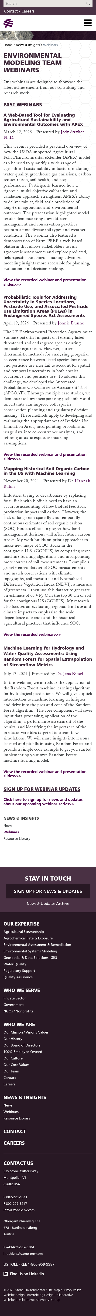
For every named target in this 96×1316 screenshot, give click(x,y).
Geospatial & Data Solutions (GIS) (30, 957)
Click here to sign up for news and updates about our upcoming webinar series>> (43, 801)
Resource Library (16, 838)
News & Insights (28, 45)
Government (13, 1004)
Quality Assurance (18, 977)
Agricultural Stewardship (23, 931)
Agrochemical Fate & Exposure (28, 938)
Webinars (11, 832)
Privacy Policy (72, 1290)
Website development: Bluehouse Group (31, 1300)
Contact (11, 11)
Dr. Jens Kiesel (69, 673)
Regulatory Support (19, 970)
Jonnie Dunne (71, 323)
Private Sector (14, 998)
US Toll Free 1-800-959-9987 (29, 1264)
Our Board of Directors (21, 1045)
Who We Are (19, 1024)
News (7, 825)
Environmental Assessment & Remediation (37, 944)
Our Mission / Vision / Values (25, 1032)
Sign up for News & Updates (48, 891)
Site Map (54, 1290)
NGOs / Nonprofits (18, 1011)
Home (8, 45)
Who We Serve (21, 990)
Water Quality (14, 964)
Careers (27, 11)
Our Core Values (16, 1064)
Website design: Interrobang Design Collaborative (38, 1295)
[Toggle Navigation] (87, 23)
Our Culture (13, 1058)
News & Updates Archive (48, 903)
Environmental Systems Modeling (30, 951)
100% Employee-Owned (22, 1052)
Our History (12, 1039)
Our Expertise (21, 924)
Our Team (11, 1071)
